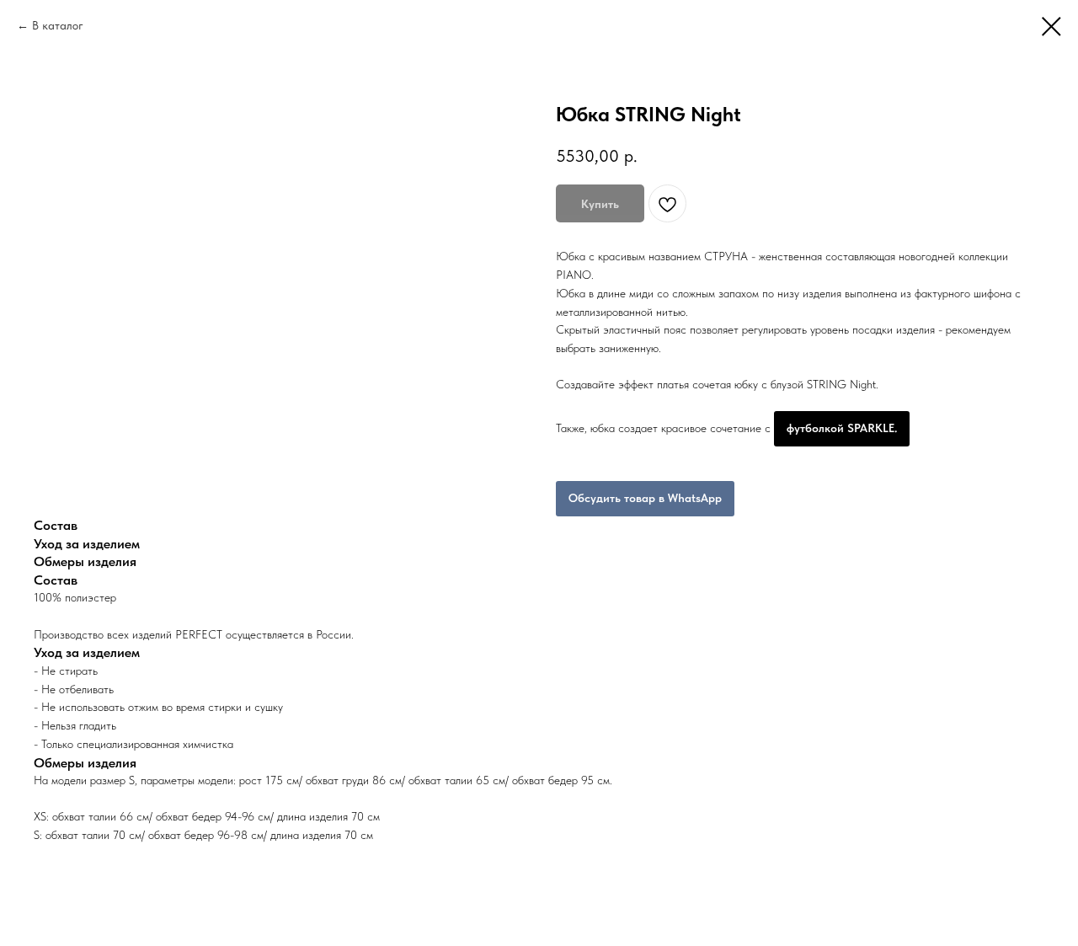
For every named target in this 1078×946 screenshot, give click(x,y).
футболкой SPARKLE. (842, 428)
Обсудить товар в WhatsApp (645, 498)
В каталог (57, 25)
